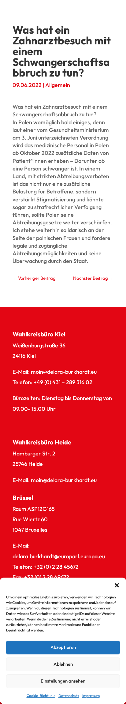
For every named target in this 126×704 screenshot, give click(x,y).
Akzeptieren (63, 647)
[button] (117, 585)
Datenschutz (68, 695)
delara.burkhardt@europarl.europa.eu (59, 556)
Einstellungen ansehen (63, 681)
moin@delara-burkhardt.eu (64, 371)
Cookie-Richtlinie (41, 695)
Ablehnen (63, 664)
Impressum (91, 695)
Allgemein (57, 84)
